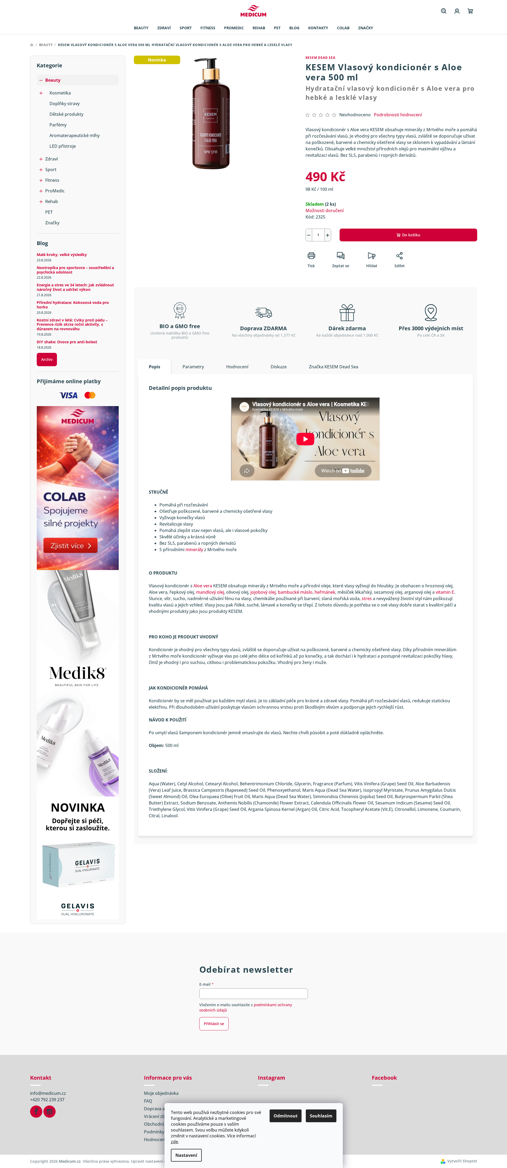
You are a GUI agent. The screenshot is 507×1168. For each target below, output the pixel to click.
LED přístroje (63, 146)
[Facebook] (36, 1111)
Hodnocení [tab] (237, 367)
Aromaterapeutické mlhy (75, 135)
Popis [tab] (154, 367)
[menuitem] (141, 28)
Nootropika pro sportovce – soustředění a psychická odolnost (75, 270)
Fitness (52, 180)
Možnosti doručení (325, 210)
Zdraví (51, 159)
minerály (194, 549)
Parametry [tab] (193, 367)
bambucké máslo (295, 592)
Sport (50, 169)
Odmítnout (286, 1116)
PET (49, 212)
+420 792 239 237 (47, 1100)
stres (367, 598)
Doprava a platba (161, 1109)
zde (174, 1142)
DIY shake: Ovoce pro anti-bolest (67, 342)
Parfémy (58, 125)
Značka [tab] (333, 367)
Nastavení (186, 1155)
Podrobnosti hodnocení (398, 115)
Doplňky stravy (65, 103)
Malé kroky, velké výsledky (62, 255)
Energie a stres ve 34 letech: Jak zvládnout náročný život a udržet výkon (75, 287)
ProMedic (55, 191)
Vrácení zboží (157, 1116)
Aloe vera (202, 586)
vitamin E (445, 592)
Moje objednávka (161, 1093)
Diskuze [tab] (279, 367)
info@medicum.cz (48, 1093)
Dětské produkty (66, 114)
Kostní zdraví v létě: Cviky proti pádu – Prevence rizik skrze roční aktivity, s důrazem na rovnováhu (72, 324)
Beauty (52, 80)
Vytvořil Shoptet (462, 1160)
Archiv (46, 359)
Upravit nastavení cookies (154, 1161)
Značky (52, 223)
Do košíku (411, 234)
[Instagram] (49, 1111)
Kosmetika (60, 93)
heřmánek (325, 592)
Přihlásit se (214, 1023)
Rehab (51, 201)
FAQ (148, 1101)
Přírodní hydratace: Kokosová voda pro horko (73, 304)
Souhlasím (321, 1116)
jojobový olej (263, 592)
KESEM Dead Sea (320, 57)
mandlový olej (210, 592)
